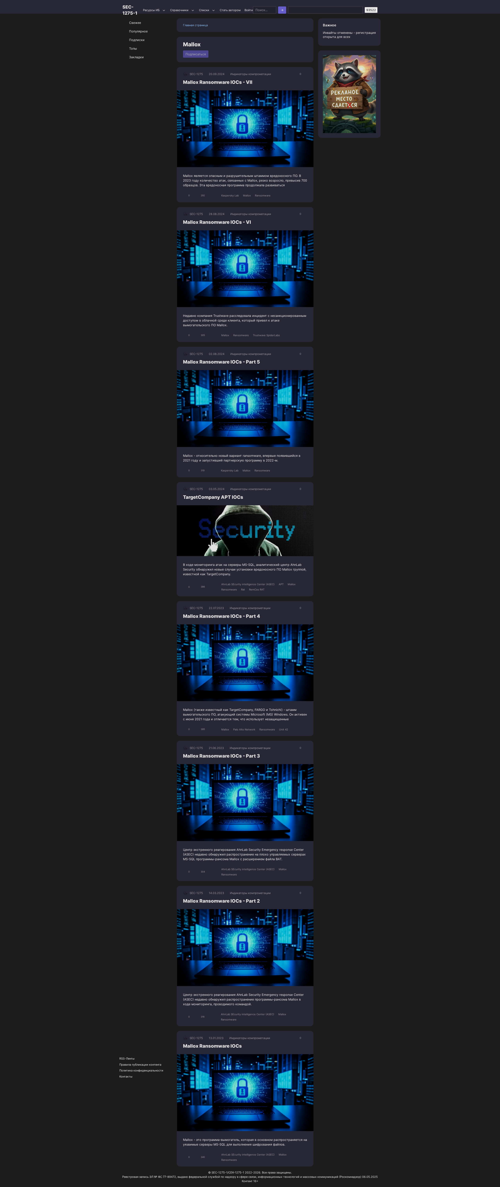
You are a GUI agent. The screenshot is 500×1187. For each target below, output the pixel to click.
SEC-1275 (196, 74)
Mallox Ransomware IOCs (212, 1046)
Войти (249, 10)
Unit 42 (283, 729)
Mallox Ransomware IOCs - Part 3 (221, 756)
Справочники (179, 10)
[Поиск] (282, 10)
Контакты (125, 1076)
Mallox (247, 195)
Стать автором (230, 10)
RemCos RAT (256, 589)
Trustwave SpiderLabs (266, 335)
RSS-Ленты (127, 1058)
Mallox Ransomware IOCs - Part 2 (221, 901)
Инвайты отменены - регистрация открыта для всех (349, 35)
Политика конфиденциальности (141, 1070)
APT (281, 584)
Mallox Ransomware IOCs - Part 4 (221, 616)
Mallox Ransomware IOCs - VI (217, 222)
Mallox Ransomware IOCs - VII (217, 82)
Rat (243, 589)
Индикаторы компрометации (250, 74)
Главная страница (195, 25)
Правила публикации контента (140, 1064)
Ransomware (263, 195)
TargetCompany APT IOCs (213, 497)
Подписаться (196, 54)
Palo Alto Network (244, 729)
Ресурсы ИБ (151, 10)
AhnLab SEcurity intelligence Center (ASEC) (248, 584)
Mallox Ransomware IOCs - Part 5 (221, 362)
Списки (204, 10)
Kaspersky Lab (230, 195)
